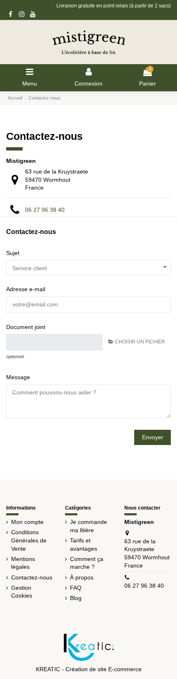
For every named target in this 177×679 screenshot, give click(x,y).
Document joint (25, 327)
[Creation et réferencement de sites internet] (89, 646)
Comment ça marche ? (86, 563)
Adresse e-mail (25, 289)
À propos (81, 577)
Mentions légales (23, 563)
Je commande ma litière (88, 526)
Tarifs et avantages (83, 544)
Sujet (12, 253)
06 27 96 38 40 (45, 209)
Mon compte (27, 522)
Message (18, 377)
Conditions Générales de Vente (29, 540)
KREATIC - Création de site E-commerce (89, 669)
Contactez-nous (31, 577)
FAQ (76, 587)
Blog (76, 598)
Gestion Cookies (21, 591)
